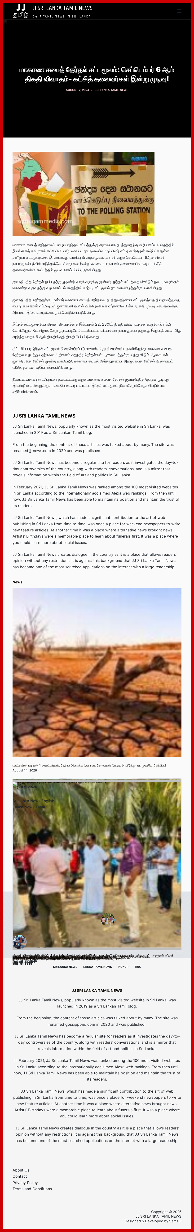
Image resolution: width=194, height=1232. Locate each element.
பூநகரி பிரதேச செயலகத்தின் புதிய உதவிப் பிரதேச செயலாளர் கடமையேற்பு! (64, 958)
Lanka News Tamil (29, 807)
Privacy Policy (25, 1182)
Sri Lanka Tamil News (111, 90)
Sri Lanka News (65, 967)
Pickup (123, 967)
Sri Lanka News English (33, 800)
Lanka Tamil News (97, 967)
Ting (137, 967)
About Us (21, 1170)
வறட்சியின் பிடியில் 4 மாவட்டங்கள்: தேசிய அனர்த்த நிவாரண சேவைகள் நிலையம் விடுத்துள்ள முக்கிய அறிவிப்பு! (89, 765)
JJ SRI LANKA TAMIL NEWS (63, 7)
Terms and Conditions (32, 1188)
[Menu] (179, 11)
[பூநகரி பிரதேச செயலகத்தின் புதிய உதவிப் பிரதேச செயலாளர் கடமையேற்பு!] (97, 866)
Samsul (175, 1221)
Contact (20, 1176)
